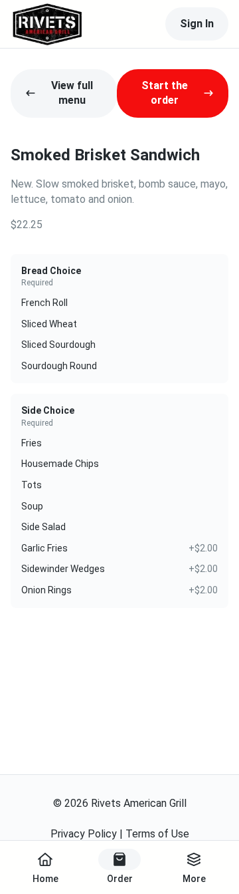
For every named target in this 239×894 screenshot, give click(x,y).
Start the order (164, 92)
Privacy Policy (83, 833)
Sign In (197, 23)
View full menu (72, 92)
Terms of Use (157, 833)
